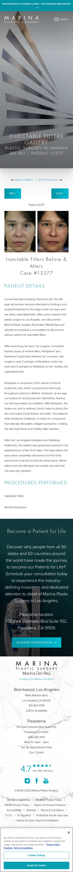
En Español (24, 815)
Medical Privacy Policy (48, 800)
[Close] (69, 832)
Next (60, 193)
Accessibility (14, 810)
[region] (36, 850)
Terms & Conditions (52, 810)
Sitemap (31, 810)
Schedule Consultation (34, 642)
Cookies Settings (36, 855)
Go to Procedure (48, 180)
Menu (65, 19)
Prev (12, 193)
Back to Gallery (23, 180)
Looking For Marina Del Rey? (36, 679)
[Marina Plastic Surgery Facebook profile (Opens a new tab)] (36, 780)
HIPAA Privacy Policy (17, 805)
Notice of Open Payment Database (37, 820)
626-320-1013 (36, 737)
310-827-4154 (36, 705)
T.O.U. (9, 815)
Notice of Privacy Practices (50, 805)
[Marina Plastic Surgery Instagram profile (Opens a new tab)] (27, 780)
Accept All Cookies (36, 865)
